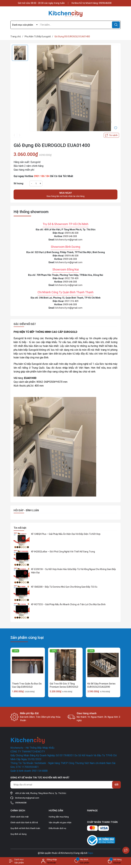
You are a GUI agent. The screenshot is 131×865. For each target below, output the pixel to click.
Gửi (116, 784)
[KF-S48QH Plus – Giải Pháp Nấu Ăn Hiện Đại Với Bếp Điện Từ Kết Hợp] (22, 540)
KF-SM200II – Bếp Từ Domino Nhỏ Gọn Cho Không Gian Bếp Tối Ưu (64, 587)
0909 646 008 (71, 233)
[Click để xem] (74, 89)
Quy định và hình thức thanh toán (25, 828)
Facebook (92, 815)
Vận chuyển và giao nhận (60, 822)
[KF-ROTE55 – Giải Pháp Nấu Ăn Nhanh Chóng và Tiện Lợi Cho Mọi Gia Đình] (22, 611)
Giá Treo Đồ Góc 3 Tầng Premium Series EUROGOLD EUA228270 (64, 686)
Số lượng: (19, 183)
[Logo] (65, 13)
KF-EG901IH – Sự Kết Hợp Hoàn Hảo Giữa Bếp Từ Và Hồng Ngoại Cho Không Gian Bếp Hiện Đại (73, 571)
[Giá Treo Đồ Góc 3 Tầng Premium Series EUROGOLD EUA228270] (65, 665)
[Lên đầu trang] (125, 842)
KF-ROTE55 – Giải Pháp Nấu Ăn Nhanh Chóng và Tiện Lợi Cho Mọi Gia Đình (68, 604)
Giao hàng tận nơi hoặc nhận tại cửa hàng (65, 194)
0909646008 (105, 3)
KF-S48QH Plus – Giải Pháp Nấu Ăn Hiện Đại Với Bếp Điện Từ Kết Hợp (65, 534)
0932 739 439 (71, 278)
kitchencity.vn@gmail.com (68, 239)
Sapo (90, 853)
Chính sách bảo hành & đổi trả (24, 822)
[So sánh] (125, 850)
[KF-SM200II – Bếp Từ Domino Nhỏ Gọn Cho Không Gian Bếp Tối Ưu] (22, 593)
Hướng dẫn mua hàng (59, 817)
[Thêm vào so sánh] (111, 135)
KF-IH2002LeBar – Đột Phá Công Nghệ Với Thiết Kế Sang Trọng (63, 551)
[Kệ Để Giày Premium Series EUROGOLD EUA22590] (103, 665)
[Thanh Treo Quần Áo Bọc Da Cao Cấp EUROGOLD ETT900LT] (27, 665)
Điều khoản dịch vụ (57, 828)
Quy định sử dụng (18, 834)
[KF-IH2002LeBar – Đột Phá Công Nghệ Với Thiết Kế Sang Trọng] (22, 558)
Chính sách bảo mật (19, 817)
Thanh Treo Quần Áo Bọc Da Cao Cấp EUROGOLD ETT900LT (27, 686)
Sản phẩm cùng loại (27, 637)
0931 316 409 (71, 301)
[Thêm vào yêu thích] (115, 127)
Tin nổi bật (20, 527)
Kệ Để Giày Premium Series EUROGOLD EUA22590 (101, 685)
